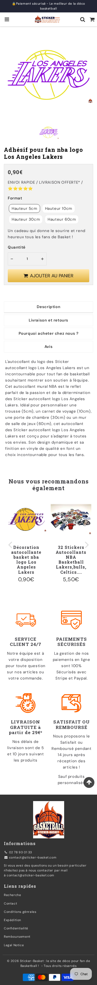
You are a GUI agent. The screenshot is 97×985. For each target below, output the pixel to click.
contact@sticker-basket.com (33, 857)
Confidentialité (16, 928)
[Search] (82, 19)
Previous (10, 544)
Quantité (17, 247)
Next (87, 544)
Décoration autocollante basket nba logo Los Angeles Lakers (26, 559)
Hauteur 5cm (24, 208)
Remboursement (17, 937)
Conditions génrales (20, 912)
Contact (10, 903)
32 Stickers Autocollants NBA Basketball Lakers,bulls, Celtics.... (71, 559)
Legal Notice (14, 945)
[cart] (92, 19)
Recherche (12, 895)
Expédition (12, 920)
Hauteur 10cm (58, 208)
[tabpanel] (48, 132)
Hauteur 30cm (26, 219)
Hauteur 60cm (62, 219)
